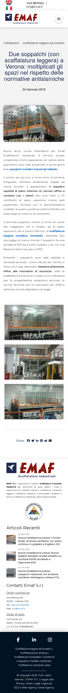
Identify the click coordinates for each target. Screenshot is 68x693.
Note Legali (33, 683)
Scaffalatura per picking (33, 652)
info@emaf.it (18, 608)
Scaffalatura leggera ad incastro (33, 648)
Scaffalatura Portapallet (27, 657)
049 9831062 (35, 3)
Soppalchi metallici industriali (34, 661)
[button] (59, 19)
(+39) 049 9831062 (19, 605)
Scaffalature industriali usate (34, 665)
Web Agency (29, 687)
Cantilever (49, 657)
